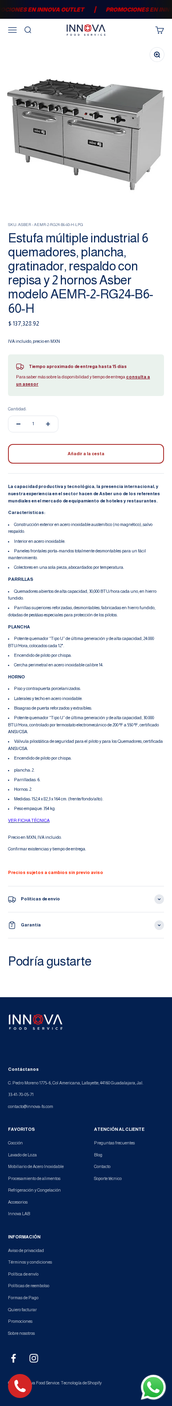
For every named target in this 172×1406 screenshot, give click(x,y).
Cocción (15, 1142)
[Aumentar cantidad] (48, 424)
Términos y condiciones (30, 1262)
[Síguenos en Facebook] (13, 1358)
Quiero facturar (22, 1309)
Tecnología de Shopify (81, 1382)
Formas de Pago (23, 1297)
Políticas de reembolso (28, 1285)
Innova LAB (19, 1213)
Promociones (20, 1321)
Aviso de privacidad (26, 1250)
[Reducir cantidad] (18, 424)
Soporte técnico (108, 1178)
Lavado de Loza (22, 1154)
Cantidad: (17, 408)
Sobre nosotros (21, 1333)
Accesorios (18, 1202)
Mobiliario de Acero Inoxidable (36, 1166)
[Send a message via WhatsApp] (153, 1387)
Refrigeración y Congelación (34, 1190)
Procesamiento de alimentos (34, 1178)
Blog (98, 1154)
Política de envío (23, 1274)
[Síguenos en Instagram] (33, 1358)
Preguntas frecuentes (114, 1142)
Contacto (102, 1166)
